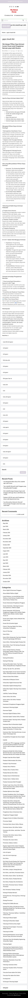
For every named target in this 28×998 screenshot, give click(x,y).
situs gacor (6, 427)
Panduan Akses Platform (9, 766)
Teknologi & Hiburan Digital (10, 917)
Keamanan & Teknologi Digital (10, 707)
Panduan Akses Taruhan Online (10, 769)
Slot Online (6, 858)
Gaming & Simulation (8, 658)
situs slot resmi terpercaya (9, 855)
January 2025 (6, 572)
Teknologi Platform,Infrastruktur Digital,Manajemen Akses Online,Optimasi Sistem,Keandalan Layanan (13, 955)
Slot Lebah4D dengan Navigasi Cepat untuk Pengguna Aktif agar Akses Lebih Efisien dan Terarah (14, 492)
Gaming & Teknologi (8, 661)
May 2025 (5, 560)
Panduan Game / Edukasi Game (11, 779)
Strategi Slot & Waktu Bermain (10, 903)
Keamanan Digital (7, 710)
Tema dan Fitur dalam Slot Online (11, 975)
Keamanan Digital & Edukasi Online (11, 713)
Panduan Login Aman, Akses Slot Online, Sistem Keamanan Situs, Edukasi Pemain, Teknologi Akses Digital (13, 786)
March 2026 (6, 529)
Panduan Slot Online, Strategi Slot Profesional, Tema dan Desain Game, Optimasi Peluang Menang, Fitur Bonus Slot (14, 802)
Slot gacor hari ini (7, 378)
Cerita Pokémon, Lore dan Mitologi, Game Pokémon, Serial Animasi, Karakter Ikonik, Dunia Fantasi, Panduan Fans (13, 598)
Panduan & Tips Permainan (9, 763)
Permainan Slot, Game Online (10, 839)
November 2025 (7, 541)
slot (16, 302)
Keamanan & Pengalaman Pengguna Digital (13, 704)
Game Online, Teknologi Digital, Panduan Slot (14, 642)
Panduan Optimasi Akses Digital (11, 791)
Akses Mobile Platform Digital (10, 593)
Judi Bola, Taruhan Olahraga (10, 693)
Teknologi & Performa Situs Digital (11, 923)
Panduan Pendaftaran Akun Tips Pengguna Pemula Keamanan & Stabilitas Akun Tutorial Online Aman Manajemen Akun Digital (14, 796)
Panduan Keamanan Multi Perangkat (12, 782)
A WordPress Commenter (9, 514)
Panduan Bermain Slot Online (10, 772)
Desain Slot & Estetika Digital (10, 623)
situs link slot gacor (8, 342)
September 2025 (7, 548)
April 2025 (5, 563)
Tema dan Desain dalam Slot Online (12, 972)
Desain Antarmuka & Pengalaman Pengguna (14, 603)
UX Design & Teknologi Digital (10, 981)
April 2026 (5, 526)
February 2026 (6, 532)
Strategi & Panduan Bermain (10, 892)
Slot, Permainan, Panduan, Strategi (11, 889)
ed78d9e (6, 51)
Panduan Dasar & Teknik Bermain (11, 775)
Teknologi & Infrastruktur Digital (11, 920)
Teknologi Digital (7, 944)
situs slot (5, 384)
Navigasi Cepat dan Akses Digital (11, 757)
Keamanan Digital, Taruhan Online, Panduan (13, 716)
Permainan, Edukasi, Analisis (10, 843)
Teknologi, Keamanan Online (10, 964)
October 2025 (6, 545)
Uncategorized (6, 978)
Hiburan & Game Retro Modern (10, 676)
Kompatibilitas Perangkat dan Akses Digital (14, 737)
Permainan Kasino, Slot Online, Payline (12, 827)
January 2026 (6, 535)
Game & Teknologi (7, 631)
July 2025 (5, 554)
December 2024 (7, 575)
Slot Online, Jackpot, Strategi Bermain (12, 869)
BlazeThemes (17, 995)
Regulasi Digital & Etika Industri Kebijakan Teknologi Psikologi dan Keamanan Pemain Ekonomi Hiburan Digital (14, 847)
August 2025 (6, 551)
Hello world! (21, 514)
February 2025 (6, 569)
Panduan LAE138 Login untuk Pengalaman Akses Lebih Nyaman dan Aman (12, 1)
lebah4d (5, 740)
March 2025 (6, 566)
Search (4, 469)
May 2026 (5, 523)
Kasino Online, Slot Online (9, 696)
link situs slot (6, 360)
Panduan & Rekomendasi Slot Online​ (12, 760)
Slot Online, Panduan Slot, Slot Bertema (13, 882)
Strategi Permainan (8, 900)
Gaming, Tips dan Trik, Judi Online (11, 668)
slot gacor (5, 348)
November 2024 (7, 578)
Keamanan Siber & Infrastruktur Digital (12, 724)
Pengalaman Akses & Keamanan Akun (12, 812)
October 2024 (6, 581)
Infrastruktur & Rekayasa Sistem (11, 679)
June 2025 (5, 557)
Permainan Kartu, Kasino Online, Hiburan (13, 824)
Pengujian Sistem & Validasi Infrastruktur (13, 818)
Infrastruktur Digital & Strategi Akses (12, 685)
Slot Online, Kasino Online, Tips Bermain (13, 875)
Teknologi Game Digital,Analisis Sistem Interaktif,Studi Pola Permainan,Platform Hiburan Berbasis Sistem (13, 949)
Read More (4, 335)
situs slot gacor (7, 397)
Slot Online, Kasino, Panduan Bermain (12, 878)
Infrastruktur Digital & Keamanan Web (12, 682)
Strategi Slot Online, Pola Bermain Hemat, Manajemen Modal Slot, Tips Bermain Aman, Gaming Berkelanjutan (14, 908)
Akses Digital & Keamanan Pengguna (12, 590)
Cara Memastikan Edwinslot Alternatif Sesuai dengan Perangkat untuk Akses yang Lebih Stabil (14, 503)
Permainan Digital (7, 821)
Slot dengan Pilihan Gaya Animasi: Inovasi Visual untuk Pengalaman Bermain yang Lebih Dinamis (13, 46)
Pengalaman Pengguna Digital (10, 815)
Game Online (6, 634)
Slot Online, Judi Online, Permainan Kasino (13, 872)
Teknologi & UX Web (8, 931)
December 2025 (7, 538)
